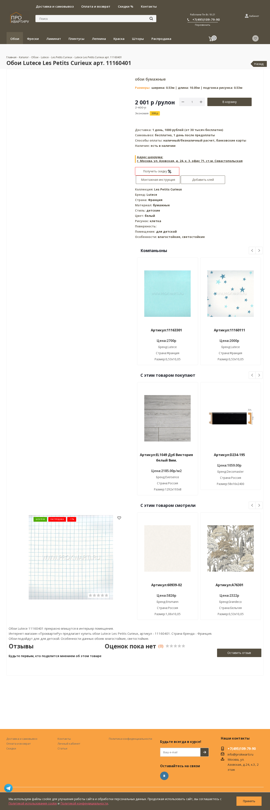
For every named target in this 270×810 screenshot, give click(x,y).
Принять (249, 801)
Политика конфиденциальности (130, 739)
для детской (166, 232)
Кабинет (254, 16)
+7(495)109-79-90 (206, 19)
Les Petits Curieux (168, 189)
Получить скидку (155, 171)
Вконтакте (164, 776)
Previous (252, 250)
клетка (155, 221)
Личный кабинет (69, 743)
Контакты (64, 739)
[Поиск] (151, 18)
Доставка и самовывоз (21, 739)
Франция (155, 200)
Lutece (152, 195)
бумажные (161, 205)
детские (153, 210)
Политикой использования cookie (32, 803)
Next (259, 250)
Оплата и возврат (18, 743)
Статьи (62, 748)
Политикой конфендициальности (84, 803)
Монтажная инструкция (158, 180)
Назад (259, 64)
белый (150, 216)
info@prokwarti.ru (240, 754)
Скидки (11, 748)
